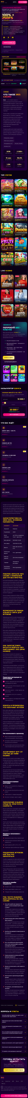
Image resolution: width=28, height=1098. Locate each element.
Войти (14, 2)
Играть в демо (8, 357)
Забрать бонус (8, 42)
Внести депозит (14, 414)
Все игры (3, 177)
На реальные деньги (10, 361)
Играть (22, 1094)
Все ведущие (4, 272)
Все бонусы (7, 47)
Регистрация (22, 2)
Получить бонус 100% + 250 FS (14, 1070)
